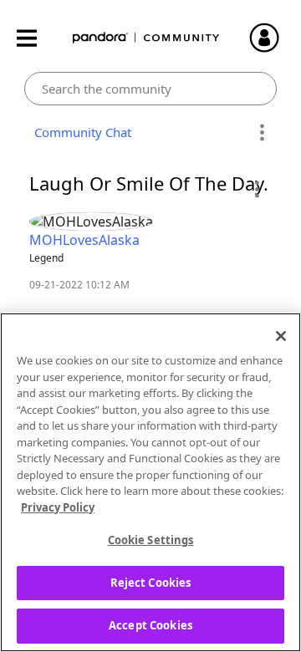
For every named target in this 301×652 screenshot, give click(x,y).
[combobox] (151, 88)
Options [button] (261, 133)
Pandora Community (146, 38)
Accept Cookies (150, 625)
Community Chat (79, 132)
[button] (256, 189)
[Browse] (35, 38)
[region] (150, 482)
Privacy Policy (57, 507)
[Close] (281, 336)
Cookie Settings (151, 540)
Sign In (271, 37)
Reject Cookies (150, 582)
